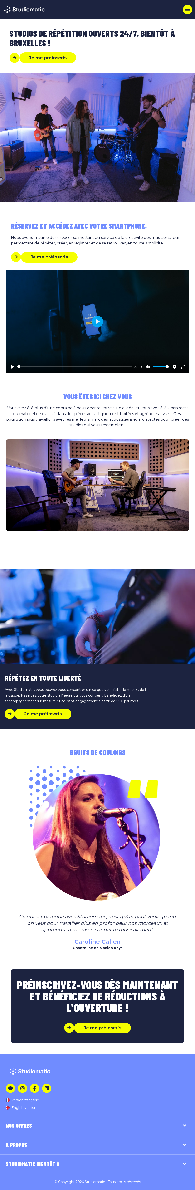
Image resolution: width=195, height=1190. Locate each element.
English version (23, 1108)
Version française (25, 1100)
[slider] (74, 366)
